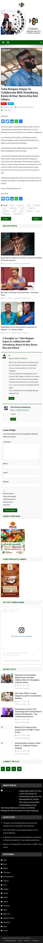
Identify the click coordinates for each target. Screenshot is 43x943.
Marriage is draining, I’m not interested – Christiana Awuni (19, 294)
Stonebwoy (6, 214)
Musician (30, 211)
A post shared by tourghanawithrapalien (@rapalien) (21, 661)
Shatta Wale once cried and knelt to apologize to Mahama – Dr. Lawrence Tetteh (19, 328)
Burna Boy (37, 205)
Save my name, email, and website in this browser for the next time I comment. (9, 499)
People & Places (8, 918)
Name (5, 464)
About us (27, 940)
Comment (7, 442)
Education (6, 872)
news (38, 211)
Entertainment (8, 876)
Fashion (6, 881)
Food (5, 885)
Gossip (5, 893)
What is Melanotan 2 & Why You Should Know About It (38, 219)
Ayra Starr (20, 205)
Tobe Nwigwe (17, 214)
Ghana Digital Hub (10, 940)
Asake (12, 205)
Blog (4, 860)
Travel (5, 931)
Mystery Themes (36, 938)
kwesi (14, 211)
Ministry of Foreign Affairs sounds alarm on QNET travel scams (27, 729)
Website (6, 482)
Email (5, 473)
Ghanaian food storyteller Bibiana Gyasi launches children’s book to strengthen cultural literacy (27, 679)
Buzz (3, 103)
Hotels (5, 897)
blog (28, 205)
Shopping (6, 922)
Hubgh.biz (31, 208)
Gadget (5, 889)
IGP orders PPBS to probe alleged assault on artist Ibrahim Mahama (28, 695)
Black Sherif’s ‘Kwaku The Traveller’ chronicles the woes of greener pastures (21, 259)
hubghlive (6, 211)
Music (11, 103)
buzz (4, 208)
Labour (5, 901)
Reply (11, 398)
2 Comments (7, 110)
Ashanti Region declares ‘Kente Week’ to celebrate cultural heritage (27, 745)
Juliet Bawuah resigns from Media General (7, 219)
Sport (5, 926)
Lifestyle (6, 906)
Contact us (35, 940)
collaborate (13, 208)
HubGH (22, 208)
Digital (5, 868)
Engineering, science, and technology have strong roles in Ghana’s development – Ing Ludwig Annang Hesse (28, 713)
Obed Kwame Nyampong (25, 107)
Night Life (6, 914)
